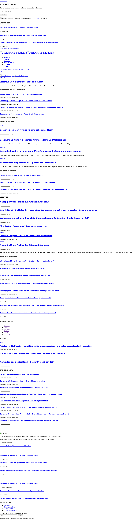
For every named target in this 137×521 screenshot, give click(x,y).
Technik (6, 66)
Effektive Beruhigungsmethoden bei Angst (21, 81)
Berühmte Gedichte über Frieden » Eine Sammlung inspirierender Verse (28, 407)
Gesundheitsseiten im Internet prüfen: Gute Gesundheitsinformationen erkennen (29, 43)
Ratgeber (2, 77)
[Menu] (0, 74)
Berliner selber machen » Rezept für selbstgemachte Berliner (22, 491)
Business (7, 57)
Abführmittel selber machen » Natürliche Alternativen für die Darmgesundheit (28, 313)
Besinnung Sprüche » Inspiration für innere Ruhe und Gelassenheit (23, 35)
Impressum (7, 505)
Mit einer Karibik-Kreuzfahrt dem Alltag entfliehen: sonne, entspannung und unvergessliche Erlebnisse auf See (46, 346)
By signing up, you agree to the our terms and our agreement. (24, 18)
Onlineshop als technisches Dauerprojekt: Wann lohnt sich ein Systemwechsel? (31, 394)
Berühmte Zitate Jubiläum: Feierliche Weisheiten (19, 374)
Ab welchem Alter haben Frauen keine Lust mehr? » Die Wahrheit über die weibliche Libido (32, 305)
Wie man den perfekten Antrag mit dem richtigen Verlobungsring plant (25, 276)
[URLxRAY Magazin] (68, 52)
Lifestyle (7, 64)
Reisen (1, 342)
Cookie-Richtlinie (9, 508)
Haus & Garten (9, 62)
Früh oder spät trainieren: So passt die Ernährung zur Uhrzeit (24, 401)
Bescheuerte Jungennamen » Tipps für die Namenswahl (22, 114)
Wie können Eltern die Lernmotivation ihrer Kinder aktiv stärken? (27, 261)
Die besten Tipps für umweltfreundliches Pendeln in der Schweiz (32, 353)
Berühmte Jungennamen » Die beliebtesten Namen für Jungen (24, 387)
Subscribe (4, 71)
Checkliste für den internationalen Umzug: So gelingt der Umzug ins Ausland (27, 283)
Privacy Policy (36, 18)
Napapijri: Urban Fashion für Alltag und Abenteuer (25, 201)
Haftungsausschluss (9, 507)
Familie (6, 59)
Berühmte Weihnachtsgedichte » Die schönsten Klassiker (22, 381)
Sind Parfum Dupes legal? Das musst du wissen (23, 226)
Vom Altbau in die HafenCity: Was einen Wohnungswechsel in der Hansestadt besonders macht (48, 210)
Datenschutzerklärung (10, 510)
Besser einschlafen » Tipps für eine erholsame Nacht (19, 28)
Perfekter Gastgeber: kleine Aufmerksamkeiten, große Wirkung (26, 236)
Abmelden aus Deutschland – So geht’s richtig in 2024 (27, 361)
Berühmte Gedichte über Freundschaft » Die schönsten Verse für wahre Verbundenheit (34, 414)
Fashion (2, 241)
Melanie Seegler (5, 97)
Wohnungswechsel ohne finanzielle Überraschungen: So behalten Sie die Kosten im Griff (44, 218)
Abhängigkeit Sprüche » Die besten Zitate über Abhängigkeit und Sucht (30, 290)
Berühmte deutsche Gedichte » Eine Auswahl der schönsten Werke (24, 498)
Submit (20, 515)
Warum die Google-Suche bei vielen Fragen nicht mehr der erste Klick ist (29, 421)
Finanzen (7, 61)
